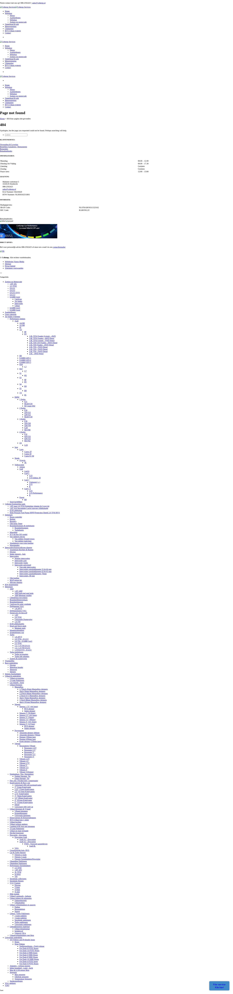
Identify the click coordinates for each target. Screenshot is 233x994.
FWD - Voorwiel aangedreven (35, 844)
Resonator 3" (29, 752)
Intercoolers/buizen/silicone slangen (18, 548)
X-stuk (17, 892)
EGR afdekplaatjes (17, 624)
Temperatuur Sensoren (23, 979)
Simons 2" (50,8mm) (27, 713)
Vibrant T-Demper (26, 772)
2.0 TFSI (18, 617)
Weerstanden (15, 545)
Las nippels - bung (17, 683)
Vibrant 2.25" (24, 759)
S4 (20, 384)
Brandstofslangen (16, 602)
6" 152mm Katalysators (24, 802)
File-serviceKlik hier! (219, 986)
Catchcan (18, 299)
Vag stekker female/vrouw (25, 539)
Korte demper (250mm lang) (30, 741)
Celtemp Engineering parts (15, 504)
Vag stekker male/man (23, 541)
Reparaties (4, 149)
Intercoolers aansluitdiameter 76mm (33, 574)
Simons (17, 704)
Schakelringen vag (17, 632)
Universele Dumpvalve (23, 619)
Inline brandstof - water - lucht (21, 968)
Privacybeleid (10, 266)
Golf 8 (26, 471)
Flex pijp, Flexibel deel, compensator (24, 781)
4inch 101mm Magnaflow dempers (32, 702)
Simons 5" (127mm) (27, 724)
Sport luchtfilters (16, 502)
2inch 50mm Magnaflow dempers (32, 691)
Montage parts (20, 628)
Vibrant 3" (23, 765)
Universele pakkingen (23, 924)
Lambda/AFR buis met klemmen (22, 826)
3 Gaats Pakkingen (17, 829)
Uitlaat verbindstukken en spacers (22, 905)
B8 (25, 500)
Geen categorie (10, 314)
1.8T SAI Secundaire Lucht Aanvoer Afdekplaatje (29, 508)
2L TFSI (18, 872)
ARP (12, 589)
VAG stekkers (10, 983)
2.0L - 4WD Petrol (36, 354)
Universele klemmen (22, 815)
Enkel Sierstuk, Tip (22, 778)
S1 (20, 373)
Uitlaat (17, 306)
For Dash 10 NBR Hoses (29, 959)
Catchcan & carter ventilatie (20, 604)
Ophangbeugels (21, 900)
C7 (25, 367)
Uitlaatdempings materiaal (20, 927)
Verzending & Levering (9, 145)
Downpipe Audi (21, 837)
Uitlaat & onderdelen (13, 676)
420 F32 (27, 436)
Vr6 (16, 876)
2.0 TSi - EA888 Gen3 (23, 641)
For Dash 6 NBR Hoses (28, 955)
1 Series (22, 399)
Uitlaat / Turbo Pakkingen (19, 914)
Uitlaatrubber (20, 903)
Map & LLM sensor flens (19, 970)
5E (25, 463)
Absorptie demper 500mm (29, 733)
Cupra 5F (28, 454)
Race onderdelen (11, 663)
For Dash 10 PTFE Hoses (29, 951)
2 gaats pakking (21, 916)
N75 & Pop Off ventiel (18, 534)
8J (20, 327)
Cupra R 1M (29, 456)
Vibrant (17, 744)
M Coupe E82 (29, 406)
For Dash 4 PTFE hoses (28, 961)
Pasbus (17, 907)
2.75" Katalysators (22, 794)
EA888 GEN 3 (25, 362)
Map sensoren (20, 975)
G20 (26, 428)
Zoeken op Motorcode (13, 282)
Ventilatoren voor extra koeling (21, 543)
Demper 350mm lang (27, 737)
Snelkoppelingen (16, 981)
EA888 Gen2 (15, 297)
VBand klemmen (21, 811)
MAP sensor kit (16, 580)
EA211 (12, 290)
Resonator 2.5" (30, 750)
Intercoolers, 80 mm (27, 576)
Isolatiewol (19, 931)
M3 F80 (27, 430)
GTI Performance (36, 493)
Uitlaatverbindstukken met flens (22, 935)
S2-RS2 (18, 874)
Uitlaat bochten (15, 822)
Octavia (22, 460)
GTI (30, 476)
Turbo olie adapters (22, 656)
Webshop (13, 20)
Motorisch (9, 587)
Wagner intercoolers (22, 558)
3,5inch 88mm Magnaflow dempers (33, 700)
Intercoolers (14, 556)
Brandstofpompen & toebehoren (22, 526)
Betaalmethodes (6, 151)
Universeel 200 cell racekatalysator (28, 785)
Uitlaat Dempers (16, 685)
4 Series (22, 432)
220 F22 (27, 412)
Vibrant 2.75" (24, 763)
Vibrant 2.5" (24, 761)
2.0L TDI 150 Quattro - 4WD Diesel (43, 343)
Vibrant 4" (23, 770)
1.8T (16, 615)
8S (25, 395)
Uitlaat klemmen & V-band (20, 809)
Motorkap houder (16, 667)
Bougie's (13, 521)
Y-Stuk (17, 890)
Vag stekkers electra (17, 537)
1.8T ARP (18, 591)
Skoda (17, 458)
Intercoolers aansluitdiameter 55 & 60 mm (35, 569)
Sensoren (13, 972)
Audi (16, 321)
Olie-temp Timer (16, 524)
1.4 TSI (17, 622)
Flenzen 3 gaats (20, 857)
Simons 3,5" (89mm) (27, 720)
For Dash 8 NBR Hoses (28, 957)
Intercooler (19, 303)
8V (25, 334)
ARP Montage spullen (23, 595)
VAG (17, 848)
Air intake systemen (12, 317)
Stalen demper (29, 711)
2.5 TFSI (13, 286)
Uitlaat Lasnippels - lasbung (20, 896)
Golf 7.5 (27, 489)
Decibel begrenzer (17, 833)
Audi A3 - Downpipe (27, 842)
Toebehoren (19, 530)
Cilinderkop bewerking (18, 598)
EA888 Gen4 (15, 310)
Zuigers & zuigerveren (18, 659)
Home (2, 119)
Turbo (12, 635)
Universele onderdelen (13, 938)
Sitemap (8, 264)
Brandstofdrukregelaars (19, 600)
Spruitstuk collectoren (18, 879)
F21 (25, 402)
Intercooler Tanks (21, 563)
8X (25, 375)
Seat (16, 447)
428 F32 (27, 439)
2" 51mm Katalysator (23, 787)
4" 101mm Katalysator (23, 800)
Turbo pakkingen (21, 922)
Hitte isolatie (14, 894)
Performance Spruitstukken (20, 866)
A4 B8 (22, 323)
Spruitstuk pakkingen (23, 920)
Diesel (17, 805)
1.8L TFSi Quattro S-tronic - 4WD (42, 336)
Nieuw (12, 16)
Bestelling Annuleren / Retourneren (13, 147)
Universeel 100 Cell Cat (24, 807)
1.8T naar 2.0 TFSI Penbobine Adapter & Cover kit (29, 506)
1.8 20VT (18, 609)
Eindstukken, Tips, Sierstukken (21, 774)
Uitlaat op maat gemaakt (19, 831)
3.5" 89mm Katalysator (23, 798)
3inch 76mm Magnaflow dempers (32, 698)
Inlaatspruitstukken (17, 630)
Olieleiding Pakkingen (18, 861)
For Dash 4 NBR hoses (28, 953)
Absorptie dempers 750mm (29, 735)
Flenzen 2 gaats (20, 855)
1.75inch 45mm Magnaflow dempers (33, 689)
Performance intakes (17, 319)
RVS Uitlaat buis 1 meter (19, 820)
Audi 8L (32, 846)
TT (20, 393)
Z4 (20, 443)
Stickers (13, 672)
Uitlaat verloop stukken (19, 824)
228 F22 (27, 415)
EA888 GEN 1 (25, 358)
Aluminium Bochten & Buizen (21, 550)
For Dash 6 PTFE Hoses (28, 964)
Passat (21, 497)
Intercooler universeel (23, 565)
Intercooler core (21, 561)
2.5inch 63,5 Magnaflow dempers (32, 696)
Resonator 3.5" (30, 754)
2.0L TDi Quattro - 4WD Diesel (41, 345)
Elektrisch (8, 515)
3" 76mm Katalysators (23, 796)
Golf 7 (26, 480)
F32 (25, 434)
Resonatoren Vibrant (27, 746)
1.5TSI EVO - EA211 (23, 650)
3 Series (22, 419)
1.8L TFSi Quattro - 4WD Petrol (41, 338)
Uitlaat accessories (17, 678)
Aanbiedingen (15, 18)
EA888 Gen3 (15, 308)
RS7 (21, 369)
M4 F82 (27, 441)
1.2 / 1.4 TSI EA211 (22, 648)
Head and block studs (18, 626)
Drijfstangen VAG (17, 606)
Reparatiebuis (20, 909)
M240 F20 (28, 417)
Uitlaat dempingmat (22, 929)
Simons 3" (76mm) (26, 717)
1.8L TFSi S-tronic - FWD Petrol (41, 341)
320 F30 (27, 423)
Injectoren (13, 532)
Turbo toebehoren (16, 652)
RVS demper (29, 709)
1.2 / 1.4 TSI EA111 (22, 646)
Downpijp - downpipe (18, 835)
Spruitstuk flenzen (17, 881)
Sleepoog (13, 670)
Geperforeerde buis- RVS (19, 850)
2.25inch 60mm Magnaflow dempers (33, 693)
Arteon (22, 467)
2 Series (22, 408)
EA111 (12, 288)
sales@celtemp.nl (39, 3)
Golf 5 (26, 473)
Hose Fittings (20, 944)
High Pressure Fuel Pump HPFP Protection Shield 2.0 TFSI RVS (35, 513)
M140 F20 (28, 404)
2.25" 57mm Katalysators (24, 789)
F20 (25, 410)
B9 (20, 356)
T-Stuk (17, 887)
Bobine (12, 519)
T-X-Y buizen (15, 883)
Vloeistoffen (9, 661)
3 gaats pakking (21, 918)
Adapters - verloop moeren (20, 966)
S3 (20, 378)
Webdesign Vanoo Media (14, 262)
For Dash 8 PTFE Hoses (28, 948)
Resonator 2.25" (30, 748)
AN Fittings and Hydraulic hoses (22, 940)
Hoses (17, 942)
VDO (7, 985)
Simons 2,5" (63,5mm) (28, 715)
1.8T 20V (18, 870)
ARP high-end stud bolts (24, 593)
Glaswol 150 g (20, 933)
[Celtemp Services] (15, 7)
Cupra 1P (28, 452)
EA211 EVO (15, 293)
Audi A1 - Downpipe (27, 839)
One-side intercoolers (27, 567)
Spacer (17, 911)
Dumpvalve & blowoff (18, 613)
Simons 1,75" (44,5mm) (28, 707)
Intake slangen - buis (17, 554)
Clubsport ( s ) (34, 482)
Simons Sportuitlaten (13, 674)
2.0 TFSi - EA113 (21, 639)
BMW (17, 397)
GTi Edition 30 (35, 478)
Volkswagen (19, 465)
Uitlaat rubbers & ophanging (21, 898)
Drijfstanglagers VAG (18, 611)
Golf (21, 469)
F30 (25, 421)
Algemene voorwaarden (14, 268)
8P (25, 332)
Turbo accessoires (21, 654)
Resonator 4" (29, 757)
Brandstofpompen (21, 528)
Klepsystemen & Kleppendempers (23, 818)
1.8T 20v (13, 284)
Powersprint (19, 731)
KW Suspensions (11, 585)
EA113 (12, 295)
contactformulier (59, 247)
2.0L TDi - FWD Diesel (38, 347)
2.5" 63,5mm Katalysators (25, 792)
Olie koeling (14, 578)
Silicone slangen (16, 582)
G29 (26, 445)
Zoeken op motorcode (18, 22)
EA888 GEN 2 (25, 360)
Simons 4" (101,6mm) (27, 722)
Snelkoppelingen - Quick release (31, 946)
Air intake (18, 301)
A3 (20, 330)
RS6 (21, 364)
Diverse (13, 552)
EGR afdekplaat (16, 510)
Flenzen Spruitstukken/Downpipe (27, 859)
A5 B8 (22, 325)
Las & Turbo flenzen (18, 853)
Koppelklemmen (21, 813)
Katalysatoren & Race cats (20, 783)
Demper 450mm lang (27, 739)
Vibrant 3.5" (24, 768)
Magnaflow (19, 687)
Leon (21, 449)
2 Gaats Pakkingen (17, 680)
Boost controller (16, 517)
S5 (20, 388)
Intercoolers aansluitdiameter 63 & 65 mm (35, 571)
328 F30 (27, 425)
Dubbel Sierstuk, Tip (22, 776)
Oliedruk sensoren (22, 977)
